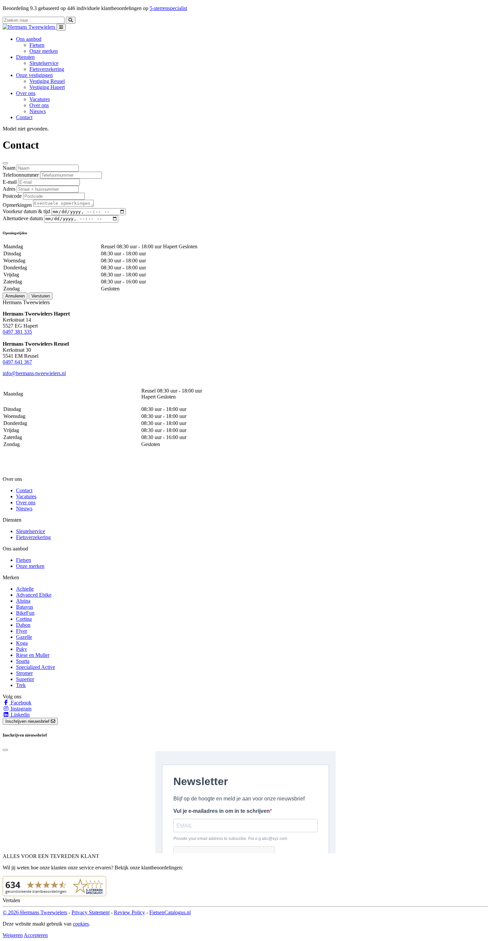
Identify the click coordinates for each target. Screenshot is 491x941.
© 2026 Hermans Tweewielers (35, 912)
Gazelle (24, 637)
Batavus (24, 607)
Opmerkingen (17, 205)
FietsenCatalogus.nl (170, 912)
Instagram (20, 708)
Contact (24, 117)
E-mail (10, 182)
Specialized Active (35, 667)
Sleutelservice (43, 63)
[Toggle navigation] (61, 27)
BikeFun (25, 613)
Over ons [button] (25, 93)
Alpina (23, 601)
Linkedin (19, 714)
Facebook (20, 702)
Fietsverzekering (46, 69)
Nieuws (37, 111)
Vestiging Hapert (47, 87)
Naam (9, 168)
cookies (81, 924)
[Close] (5, 163)
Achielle (25, 589)
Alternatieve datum (23, 218)
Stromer (24, 673)
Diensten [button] (25, 57)
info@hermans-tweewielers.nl (34, 373)
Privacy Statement (90, 912)
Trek (21, 685)
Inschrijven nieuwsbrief (28, 721)
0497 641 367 (17, 362)
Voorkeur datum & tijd (26, 211)
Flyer (21, 631)
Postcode (12, 196)
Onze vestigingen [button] (34, 75)
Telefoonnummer (21, 175)
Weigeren (13, 935)
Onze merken (43, 51)
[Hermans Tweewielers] (29, 27)
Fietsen (36, 45)
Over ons (39, 105)
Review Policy (129, 912)
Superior (25, 679)
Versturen (40, 295)
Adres (9, 189)
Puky (21, 649)
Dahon (23, 625)
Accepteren (36, 935)
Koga (22, 643)
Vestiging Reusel (47, 81)
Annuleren (15, 295)
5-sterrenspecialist (168, 8)
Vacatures (39, 99)
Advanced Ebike (33, 595)
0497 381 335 (17, 332)
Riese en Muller (32, 655)
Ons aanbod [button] (28, 39)
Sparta (22, 661)
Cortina (24, 619)
